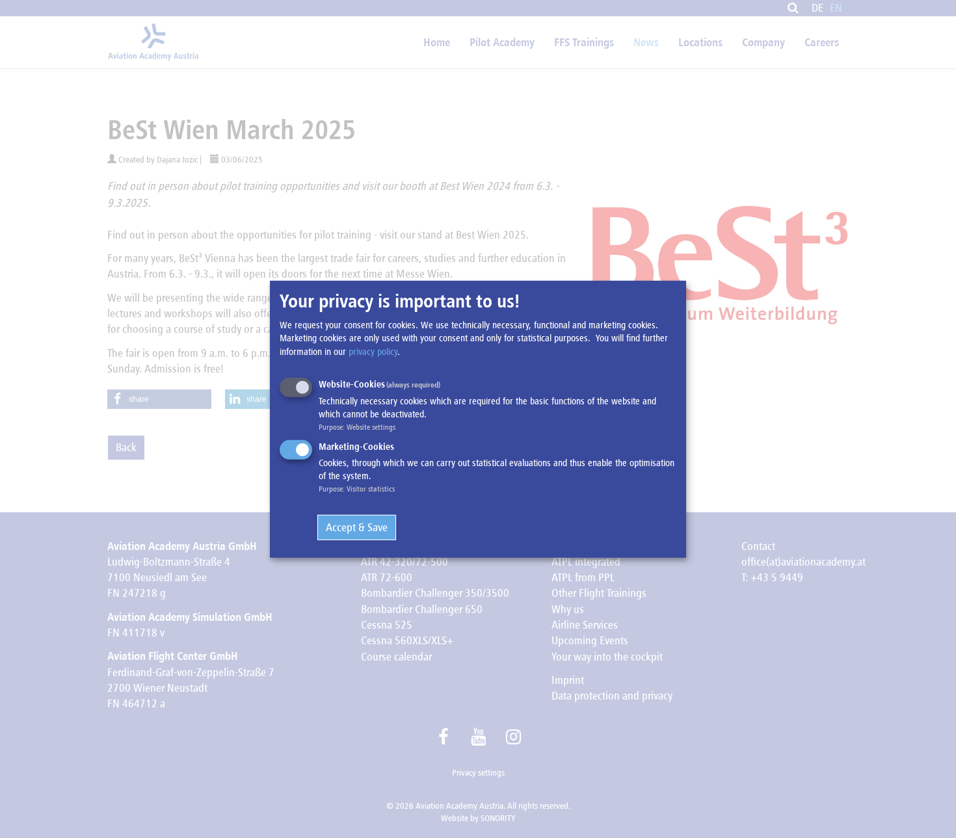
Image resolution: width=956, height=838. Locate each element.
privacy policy (373, 351)
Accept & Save (357, 527)
